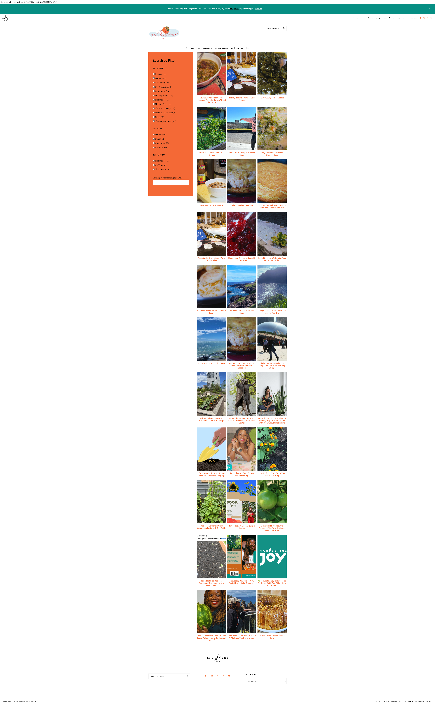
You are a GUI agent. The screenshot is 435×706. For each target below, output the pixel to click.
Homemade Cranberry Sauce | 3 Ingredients (241, 259)
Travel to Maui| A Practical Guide (211, 363)
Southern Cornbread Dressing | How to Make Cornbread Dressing (242, 365)
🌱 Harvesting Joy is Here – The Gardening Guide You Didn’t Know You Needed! (272, 583)
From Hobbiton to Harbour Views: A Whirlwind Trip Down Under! (241, 636)
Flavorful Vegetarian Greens (272, 97)
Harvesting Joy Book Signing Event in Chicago (241, 474)
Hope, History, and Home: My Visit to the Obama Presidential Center (241, 420)
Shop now (234, 8)
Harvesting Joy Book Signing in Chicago (241, 526)
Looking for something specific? (167, 177)
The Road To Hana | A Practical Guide (242, 311)
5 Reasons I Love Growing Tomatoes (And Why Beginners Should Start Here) (272, 528)
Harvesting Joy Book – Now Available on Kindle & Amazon (242, 581)
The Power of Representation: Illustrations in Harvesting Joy (211, 474)
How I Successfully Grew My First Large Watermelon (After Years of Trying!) (211, 637)
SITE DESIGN (426, 701)
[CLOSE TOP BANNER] (430, 9)
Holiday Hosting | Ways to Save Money (241, 98)
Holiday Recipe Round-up (242, 205)
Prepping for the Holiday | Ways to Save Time (211, 259)
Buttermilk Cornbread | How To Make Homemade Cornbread (272, 206)
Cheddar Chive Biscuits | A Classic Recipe (211, 311)
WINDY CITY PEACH (397, 701)
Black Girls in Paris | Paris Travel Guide (241, 153)
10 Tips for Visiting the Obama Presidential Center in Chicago (212, 419)
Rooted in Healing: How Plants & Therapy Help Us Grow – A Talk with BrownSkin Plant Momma (272, 420)
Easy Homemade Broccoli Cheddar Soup (272, 153)
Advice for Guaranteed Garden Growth (212, 153)
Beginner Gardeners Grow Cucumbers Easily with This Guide (211, 526)
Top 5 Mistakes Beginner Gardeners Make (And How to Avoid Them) (211, 583)
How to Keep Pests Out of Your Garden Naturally (272, 474)
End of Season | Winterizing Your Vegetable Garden (272, 259)
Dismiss (258, 8)
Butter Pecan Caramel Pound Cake (272, 636)
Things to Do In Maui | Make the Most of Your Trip (272, 311)
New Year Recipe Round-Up (211, 205)
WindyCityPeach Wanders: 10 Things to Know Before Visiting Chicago (272, 365)
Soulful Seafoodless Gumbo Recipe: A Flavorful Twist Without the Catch (211, 100)
